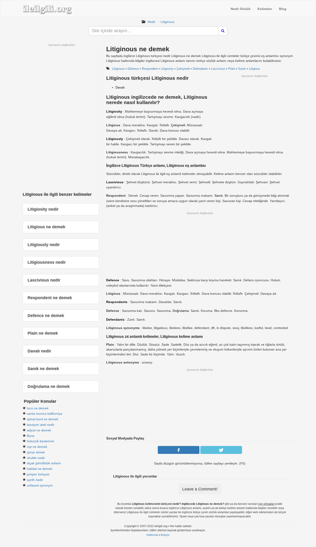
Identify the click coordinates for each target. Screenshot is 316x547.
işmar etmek (36, 452)
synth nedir (35, 480)
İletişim (165, 535)
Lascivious (218, 68)
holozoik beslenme (40, 441)
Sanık (242, 68)
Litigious (254, 68)
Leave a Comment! (199, 489)
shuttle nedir (36, 458)
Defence (133, 68)
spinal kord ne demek (42, 419)
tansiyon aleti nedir (40, 425)
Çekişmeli (183, 68)
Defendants (200, 68)
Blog (282, 9)
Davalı (120, 87)
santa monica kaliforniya (44, 413)
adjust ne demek (39, 430)
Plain (231, 68)
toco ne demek (38, 408)
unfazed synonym (40, 485)
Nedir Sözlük (241, 9)
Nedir (151, 22)
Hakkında (152, 535)
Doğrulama (181, 311)
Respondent (150, 68)
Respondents (116, 302)
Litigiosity (167, 68)
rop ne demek (37, 447)
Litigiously (114, 139)
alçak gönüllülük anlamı (44, 463)
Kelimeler (264, 9)
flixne (30, 436)
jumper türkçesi (38, 474)
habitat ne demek (39, 469)
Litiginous (167, 22)
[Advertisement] (254, 110)
